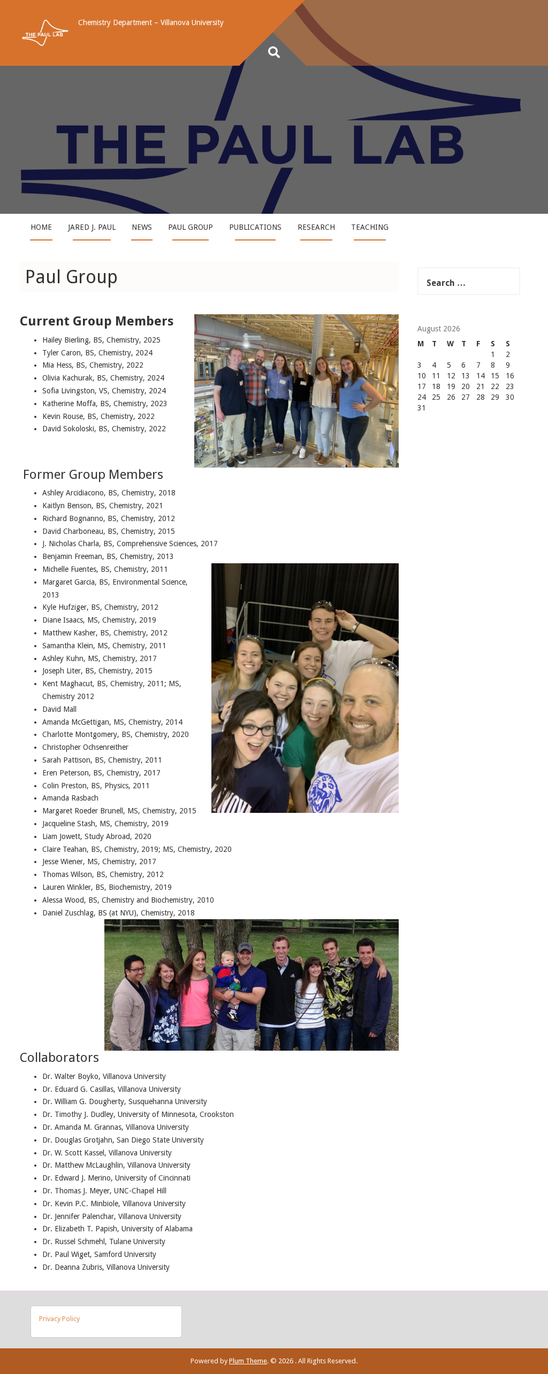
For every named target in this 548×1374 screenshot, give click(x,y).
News (142, 227)
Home (41, 227)
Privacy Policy (59, 1319)
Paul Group (190, 227)
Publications (255, 227)
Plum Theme (248, 1361)
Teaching (370, 227)
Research (316, 227)
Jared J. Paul (92, 227)
